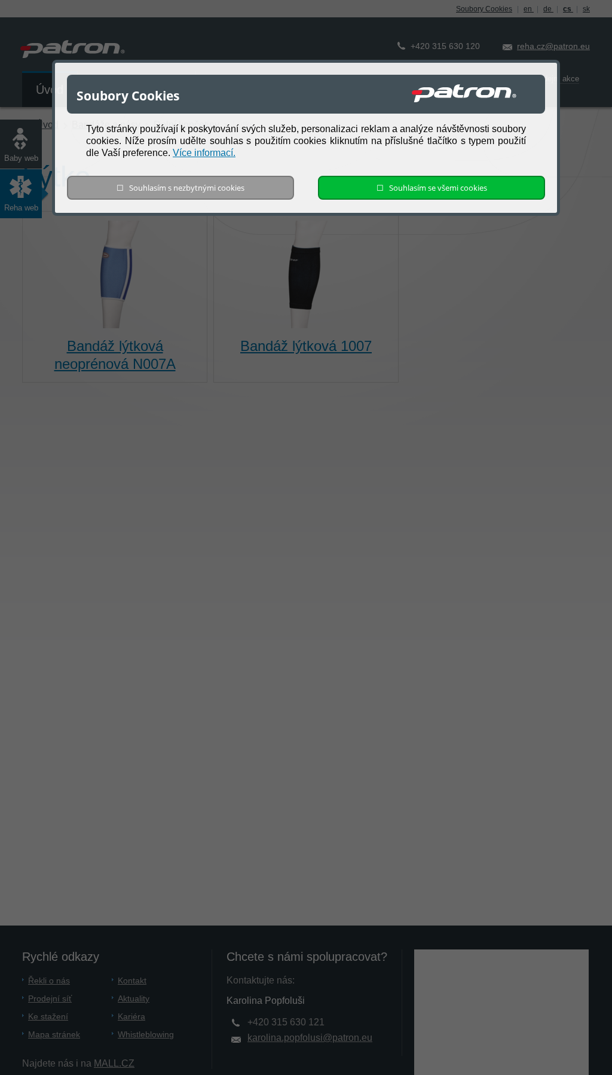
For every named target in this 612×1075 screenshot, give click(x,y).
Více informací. (204, 153)
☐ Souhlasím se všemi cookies (432, 187)
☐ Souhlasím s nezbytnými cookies (180, 187)
